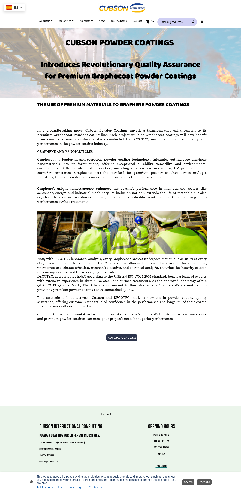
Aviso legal (76, 487)
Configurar (95, 487)
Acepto (188, 482)
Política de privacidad (50, 487)
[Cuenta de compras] (202, 22)
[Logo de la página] (120, 8)
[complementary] (14, 8)
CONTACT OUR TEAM (122, 337)
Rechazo (204, 482)
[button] (193, 22)
